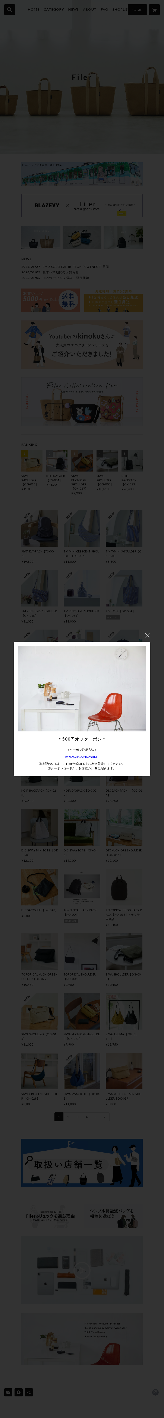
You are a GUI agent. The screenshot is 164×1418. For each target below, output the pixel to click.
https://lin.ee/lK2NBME (81, 757)
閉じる (147, 635)
